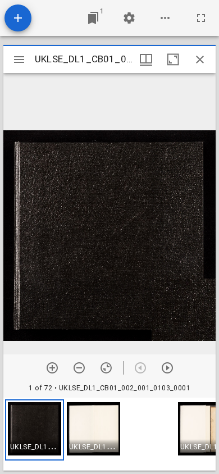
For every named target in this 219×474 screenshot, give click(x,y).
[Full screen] (201, 17)
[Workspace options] (165, 17)
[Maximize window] (172, 59)
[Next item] (167, 367)
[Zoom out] (79, 367)
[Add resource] (17, 17)
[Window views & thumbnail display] (146, 59)
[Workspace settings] (129, 17)
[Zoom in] (52, 367)
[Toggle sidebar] (19, 59)
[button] (34, 430)
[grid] (109, 434)
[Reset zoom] (106, 367)
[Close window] (199, 59)
